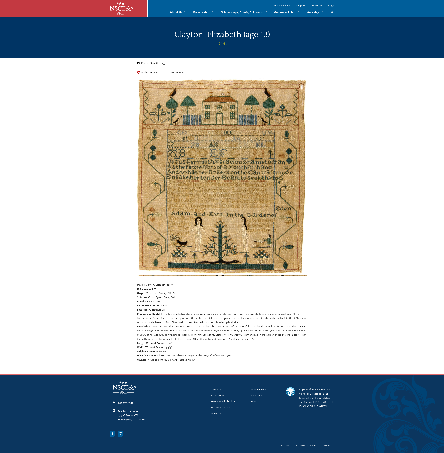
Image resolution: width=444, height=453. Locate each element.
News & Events (282, 5)
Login (331, 5)
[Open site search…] (332, 12)
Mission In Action (285, 12)
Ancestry (313, 12)
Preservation (201, 12)
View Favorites (177, 72)
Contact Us (317, 5)
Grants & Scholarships (223, 401)
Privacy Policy (286, 445)
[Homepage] (122, 8)
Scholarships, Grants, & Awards (242, 12)
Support (300, 5)
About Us (176, 12)
